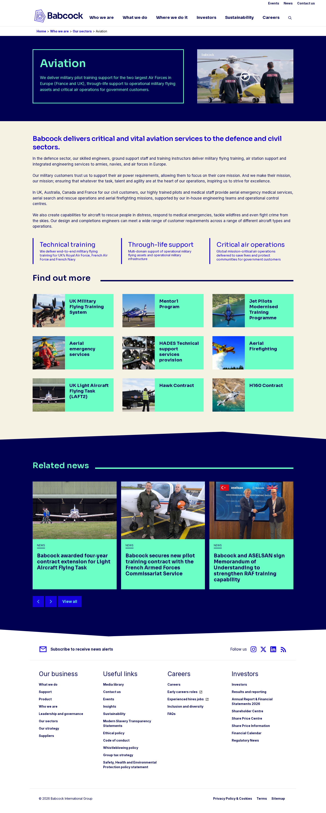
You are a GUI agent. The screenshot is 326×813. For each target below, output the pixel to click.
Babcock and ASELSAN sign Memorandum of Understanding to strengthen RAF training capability (249, 568)
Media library (113, 684)
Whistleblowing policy (120, 748)
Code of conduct (116, 740)
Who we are (101, 17)
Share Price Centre (247, 718)
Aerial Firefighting (263, 346)
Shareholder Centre (247, 711)
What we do (135, 17)
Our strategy (49, 728)
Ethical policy (113, 733)
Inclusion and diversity (185, 706)
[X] (263, 649)
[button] (290, 18)
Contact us (306, 3)
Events (273, 3)
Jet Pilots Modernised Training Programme (263, 309)
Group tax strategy (118, 755)
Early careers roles (182, 692)
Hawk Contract (176, 385)
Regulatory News (245, 740)
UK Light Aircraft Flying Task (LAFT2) (89, 391)
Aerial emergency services (82, 349)
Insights (109, 706)
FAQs (171, 714)
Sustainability (239, 17)
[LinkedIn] (273, 649)
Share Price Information (251, 726)
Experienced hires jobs (185, 699)
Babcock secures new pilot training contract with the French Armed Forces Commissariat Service (160, 565)
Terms (262, 798)
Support (45, 692)
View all (69, 601)
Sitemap (278, 798)
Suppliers (46, 736)
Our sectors (82, 31)
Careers (271, 17)
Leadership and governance (61, 714)
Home (41, 31)
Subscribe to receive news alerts (82, 649)
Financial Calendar (246, 733)
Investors (206, 17)
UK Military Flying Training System (86, 306)
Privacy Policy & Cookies (232, 798)
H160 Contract (266, 385)
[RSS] (283, 649)
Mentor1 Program (169, 304)
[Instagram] (253, 649)
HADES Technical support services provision (179, 352)
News (288, 3)
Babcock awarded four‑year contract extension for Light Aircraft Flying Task (73, 562)
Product (45, 699)
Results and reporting (249, 692)
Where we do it (172, 17)
